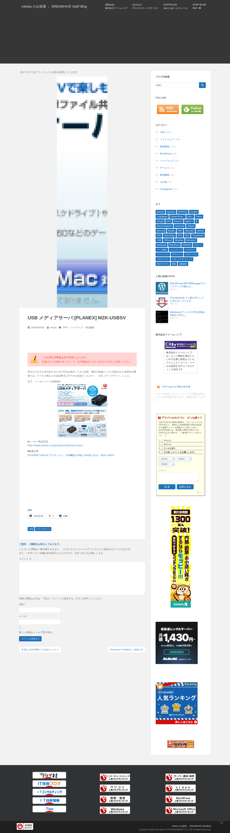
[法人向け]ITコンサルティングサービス (145, 6)
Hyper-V (189, 221)
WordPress (166, 153)
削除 (174, 264)
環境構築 (164, 146)
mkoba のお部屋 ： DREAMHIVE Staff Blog (54, 6)
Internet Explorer (164, 226)
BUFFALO (182, 212)
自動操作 (183, 264)
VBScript (168, 240)
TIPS (65, 327)
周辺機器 (90, 327)
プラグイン (177, 254)
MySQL (171, 231)
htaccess (178, 221)
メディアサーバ (43, 529)
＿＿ (201, 492)
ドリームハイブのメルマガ (176, 386)
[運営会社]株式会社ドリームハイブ (116, 6)
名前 (22, 604)
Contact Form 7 (178, 216)
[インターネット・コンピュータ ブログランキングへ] (115, 777)
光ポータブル (163, 264)
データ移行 (162, 250)
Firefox (199, 216)
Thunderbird (198, 235)
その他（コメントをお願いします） (180, 452)
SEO (187, 235)
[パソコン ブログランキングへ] (115, 788)
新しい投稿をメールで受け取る (35, 632)
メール (23, 616)
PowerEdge (169, 235)
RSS (180, 235)
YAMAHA (187, 245)
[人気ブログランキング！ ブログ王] (180, 744)
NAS (180, 231)
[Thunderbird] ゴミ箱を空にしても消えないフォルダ (187, 299)
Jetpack (190, 226)
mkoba (53, 327)
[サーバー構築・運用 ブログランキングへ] (181, 777)
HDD (169, 221)
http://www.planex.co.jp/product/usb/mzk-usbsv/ (55, 445)
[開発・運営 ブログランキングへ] (115, 799)
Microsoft (161, 231)
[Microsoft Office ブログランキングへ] (181, 810)
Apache (160, 212)
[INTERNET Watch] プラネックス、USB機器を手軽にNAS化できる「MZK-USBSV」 (72, 455)
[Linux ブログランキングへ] (181, 788)
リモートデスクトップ (182, 259)
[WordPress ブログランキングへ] (181, 799)
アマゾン (168, 440)
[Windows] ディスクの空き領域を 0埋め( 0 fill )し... (187, 313)
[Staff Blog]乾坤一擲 (199, 6)
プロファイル (191, 254)
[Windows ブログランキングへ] (115, 810)
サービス (164, 168)
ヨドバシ (168, 444)
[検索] (202, 85)
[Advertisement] (115, 38)
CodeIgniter (166, 189)
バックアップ (176, 250)
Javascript (179, 226)
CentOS (194, 212)
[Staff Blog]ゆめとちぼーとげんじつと (175, 6)
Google (160, 221)
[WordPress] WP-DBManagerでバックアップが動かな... (188, 285)
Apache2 (171, 212)
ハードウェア (76, 327)
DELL (190, 216)
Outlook (200, 231)
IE (197, 221)
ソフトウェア (167, 139)
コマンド (198, 245)
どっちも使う (170, 448)
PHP (159, 235)
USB (31, 529)
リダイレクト (163, 259)
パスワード (190, 250)
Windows (179, 240)
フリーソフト (163, 254)
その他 (163, 182)
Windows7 (191, 240)
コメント (25, 558)
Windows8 (161, 245)
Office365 (189, 231)
